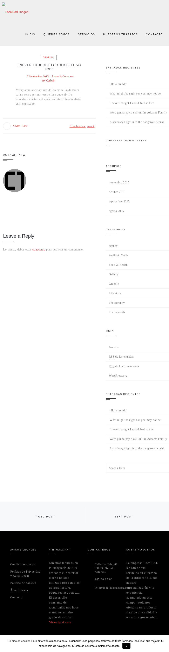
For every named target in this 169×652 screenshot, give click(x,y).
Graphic (48, 57)
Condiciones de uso (23, 564)
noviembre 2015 (119, 182)
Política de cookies (23, 583)
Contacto (154, 34)
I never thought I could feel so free (132, 103)
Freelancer (77, 126)
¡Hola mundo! (118, 84)
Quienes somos (56, 34)
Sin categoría (117, 312)
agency (113, 245)
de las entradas (121, 356)
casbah (50, 80)
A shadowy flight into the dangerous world (137, 122)
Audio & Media (119, 255)
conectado (38, 249)
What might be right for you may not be (135, 93)
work (90, 126)
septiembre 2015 (119, 201)
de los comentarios (124, 366)
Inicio (30, 34)
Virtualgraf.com (60, 622)
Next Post (123, 516)
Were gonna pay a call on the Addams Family (138, 112)
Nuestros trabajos (120, 34)
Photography (117, 302)
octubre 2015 (117, 192)
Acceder (114, 347)
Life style (115, 293)
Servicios (86, 34)
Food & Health (118, 264)
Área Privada (19, 590)
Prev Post (45, 516)
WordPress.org (118, 375)
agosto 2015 (116, 211)
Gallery (113, 274)
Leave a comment (63, 76)
